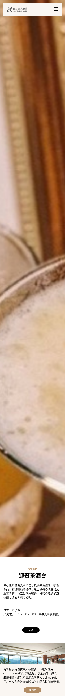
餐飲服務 (32, 568)
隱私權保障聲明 (49, 682)
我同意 (32, 690)
